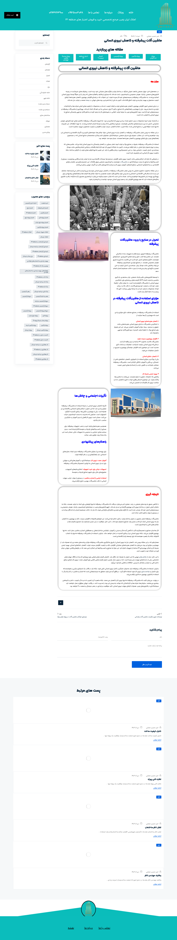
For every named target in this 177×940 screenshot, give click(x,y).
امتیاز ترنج (30, 208)
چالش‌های (143, 557)
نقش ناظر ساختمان (31, 178)
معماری (47, 126)
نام (161, 637)
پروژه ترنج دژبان (33, 316)
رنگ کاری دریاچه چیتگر (41, 291)
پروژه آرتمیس (27, 311)
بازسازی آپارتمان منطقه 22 (40, 251)
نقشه (71, 928)
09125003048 (75, 13)
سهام (48, 121)
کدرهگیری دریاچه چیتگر (40, 354)
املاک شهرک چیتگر (42, 232)
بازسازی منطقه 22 (43, 256)
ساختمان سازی (45, 115)
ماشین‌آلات (124, 162)
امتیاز (159, 32)
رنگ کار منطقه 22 (43, 287)
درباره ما (108, 13)
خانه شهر (47, 98)
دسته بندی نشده (44, 104)
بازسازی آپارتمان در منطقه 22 (39, 242)
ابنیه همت (44, 203)
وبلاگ (121, 13)
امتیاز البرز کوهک (43, 208)
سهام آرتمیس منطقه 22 (40, 306)
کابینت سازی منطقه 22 (41, 340)
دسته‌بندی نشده (44, 109)
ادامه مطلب (157, 740)
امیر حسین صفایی (153, 36)
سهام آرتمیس (26, 296)
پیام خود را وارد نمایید (155, 646)
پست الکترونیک (103, 637)
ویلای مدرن (46, 132)
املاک (48, 81)
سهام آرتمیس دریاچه (41, 301)
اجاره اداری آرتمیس (30, 203)
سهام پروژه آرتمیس (42, 311)
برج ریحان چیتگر (28, 256)
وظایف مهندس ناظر (153, 875)
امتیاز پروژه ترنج (29, 218)
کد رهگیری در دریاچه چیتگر (40, 345)
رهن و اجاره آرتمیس (42, 296)
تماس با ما (93, 13)
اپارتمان (47, 70)
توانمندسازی (145, 571)
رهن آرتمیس (26, 291)
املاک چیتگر (44, 237)
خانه (131, 13)
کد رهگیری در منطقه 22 (41, 349)
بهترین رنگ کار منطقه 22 (41, 266)
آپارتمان (47, 64)
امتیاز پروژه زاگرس (42, 227)
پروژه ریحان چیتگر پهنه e (40, 320)
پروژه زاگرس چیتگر (42, 330)
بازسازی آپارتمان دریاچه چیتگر (39, 247)
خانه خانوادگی (45, 92)
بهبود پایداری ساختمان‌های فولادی (37, 261)
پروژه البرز (45, 316)
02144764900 (56, 13)
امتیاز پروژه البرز (43, 218)
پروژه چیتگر (28, 330)
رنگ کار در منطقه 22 (42, 277)
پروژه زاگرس (44, 325)
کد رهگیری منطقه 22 (42, 359)
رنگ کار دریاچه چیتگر (41, 282)
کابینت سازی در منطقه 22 (40, 335)
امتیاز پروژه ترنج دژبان (41, 222)
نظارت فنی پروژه (32, 166)
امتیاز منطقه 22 (31, 213)
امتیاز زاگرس (44, 213)
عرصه (88, 100)
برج (49, 87)
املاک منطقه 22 (27, 232)
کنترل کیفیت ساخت (31, 153)
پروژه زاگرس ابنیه (31, 325)
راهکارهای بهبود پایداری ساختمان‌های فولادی (36, 271)
